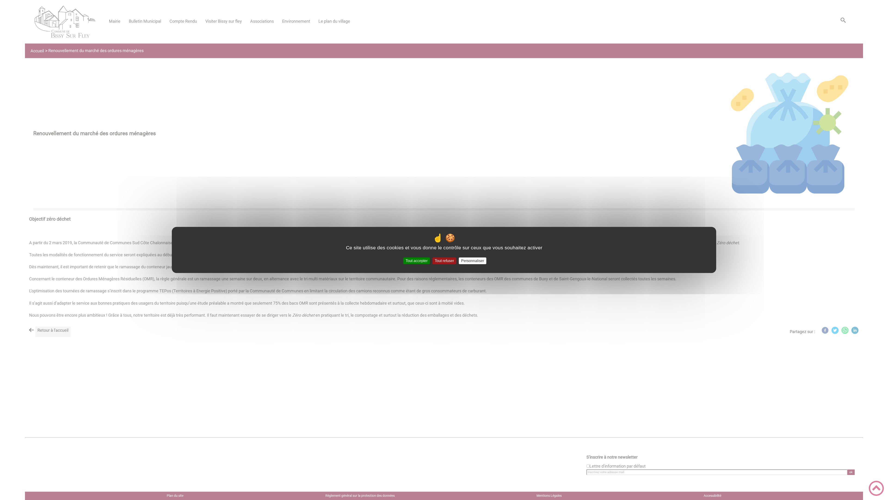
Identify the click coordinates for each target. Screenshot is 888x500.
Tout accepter (417, 261)
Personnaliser (472, 261)
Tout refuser (444, 261)
